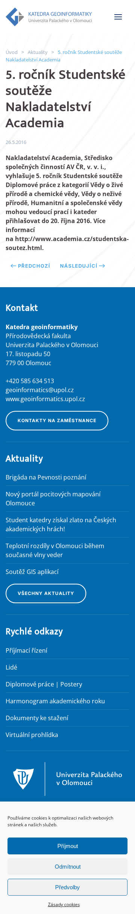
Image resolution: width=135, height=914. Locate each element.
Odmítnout (68, 866)
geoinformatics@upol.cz (40, 390)
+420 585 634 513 (30, 381)
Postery (71, 684)
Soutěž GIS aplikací (32, 572)
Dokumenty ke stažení (37, 718)
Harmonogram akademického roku (55, 701)
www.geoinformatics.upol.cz (45, 399)
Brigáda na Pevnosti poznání (46, 477)
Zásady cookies (64, 904)
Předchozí (34, 266)
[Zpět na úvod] (49, 17)
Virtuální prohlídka (32, 735)
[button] (118, 16)
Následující (79, 266)
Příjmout (67, 846)
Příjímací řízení (26, 650)
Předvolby (67, 887)
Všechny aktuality (46, 593)
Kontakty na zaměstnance (57, 420)
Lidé (11, 667)
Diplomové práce (30, 684)
